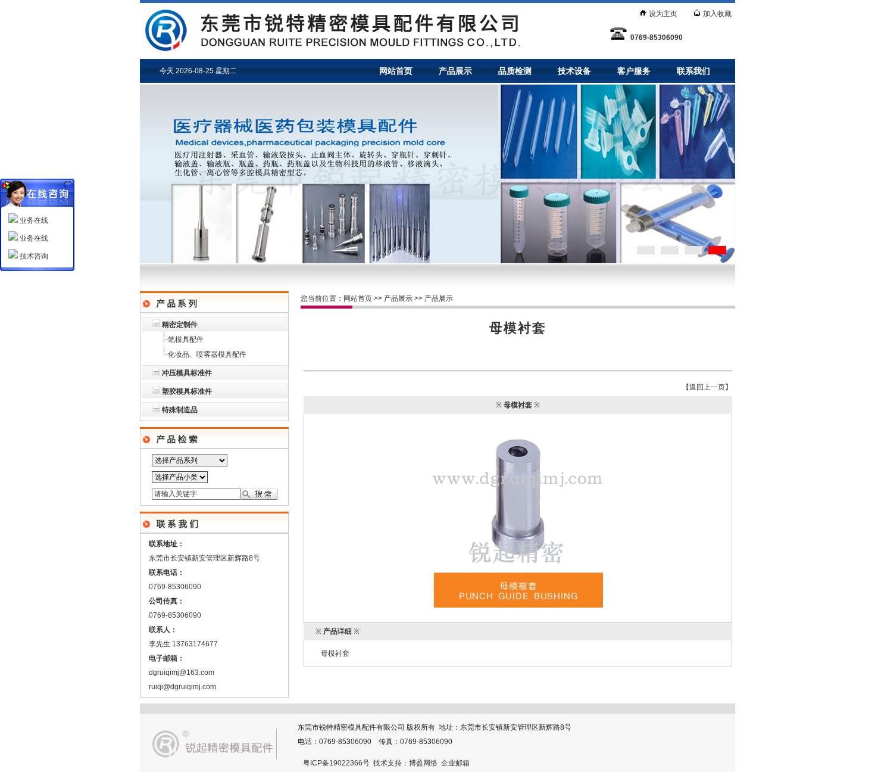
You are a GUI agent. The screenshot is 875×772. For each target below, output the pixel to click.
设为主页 (663, 14)
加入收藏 (717, 14)
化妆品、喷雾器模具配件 (207, 354)
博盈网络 (423, 763)
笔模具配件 (186, 339)
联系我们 (693, 71)
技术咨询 (33, 256)
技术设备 (574, 71)
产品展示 (455, 71)
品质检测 (515, 71)
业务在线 (33, 220)
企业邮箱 (455, 763)
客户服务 (634, 71)
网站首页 (395, 71)
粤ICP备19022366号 (336, 763)
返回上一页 (707, 387)
